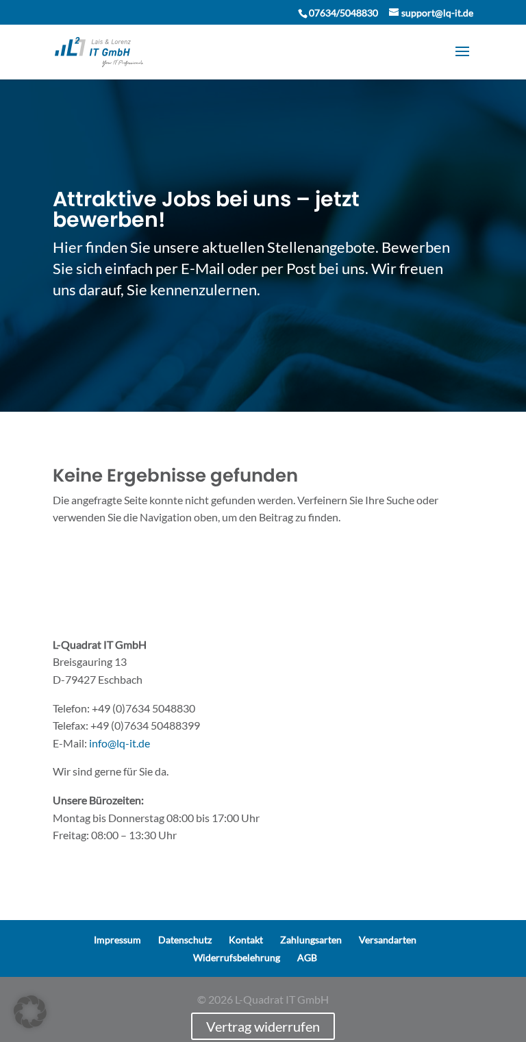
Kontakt (246, 939)
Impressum (117, 939)
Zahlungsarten (311, 939)
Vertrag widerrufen (263, 1026)
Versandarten (387, 939)
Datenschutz (185, 939)
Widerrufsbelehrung (236, 957)
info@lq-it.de (119, 742)
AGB (307, 957)
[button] (30, 1012)
